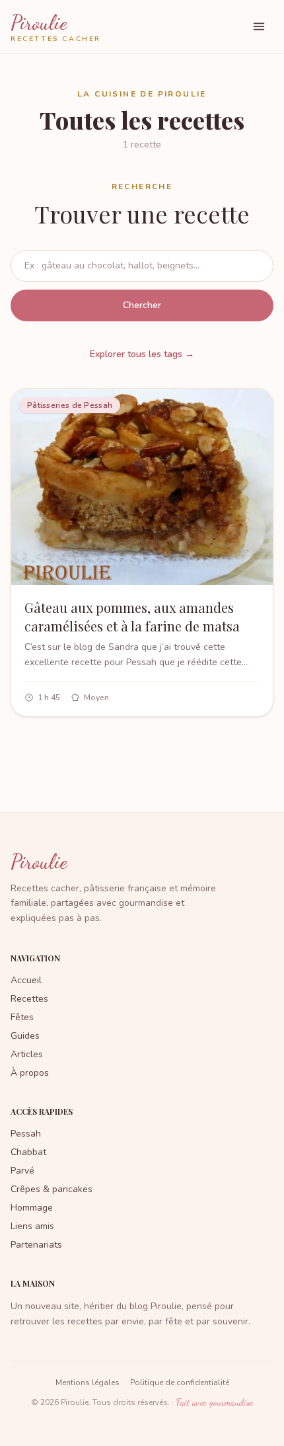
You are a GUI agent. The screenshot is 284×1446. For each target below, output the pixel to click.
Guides (25, 1035)
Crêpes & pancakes (51, 1189)
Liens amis (32, 1226)
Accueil (26, 980)
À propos (30, 1072)
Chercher (142, 305)
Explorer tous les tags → (142, 354)
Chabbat (28, 1152)
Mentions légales (87, 1382)
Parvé (22, 1170)
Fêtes (22, 1017)
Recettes (29, 998)
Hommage (32, 1207)
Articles (27, 1054)
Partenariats (36, 1244)
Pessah (26, 1133)
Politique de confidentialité (179, 1382)
